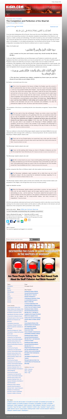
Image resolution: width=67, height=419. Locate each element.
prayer (52, 407)
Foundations (19, 18)
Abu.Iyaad (13, 22)
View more (31, 367)
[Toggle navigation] (8, 14)
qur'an (17, 408)
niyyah (48, 407)
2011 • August (28, 371)
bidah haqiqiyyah (18, 405)
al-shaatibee (38, 403)
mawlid (24, 407)
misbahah (29, 407)
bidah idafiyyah (37, 405)
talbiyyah (9, 410)
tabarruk (52, 408)
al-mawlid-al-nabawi (22, 403)
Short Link (35, 209)
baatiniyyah (10, 405)
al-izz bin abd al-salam (19, 401)
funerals (49, 405)
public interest (11, 408)
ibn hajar (19, 407)
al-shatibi (50, 403)
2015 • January (28, 369)
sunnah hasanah (44, 408)
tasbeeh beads (17, 410)
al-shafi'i (44, 403)
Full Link (29, 209)
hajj (15, 407)
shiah (37, 408)
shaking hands (31, 408)
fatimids (44, 405)
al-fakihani (10, 401)
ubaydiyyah (25, 410)
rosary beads (23, 408)
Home (14, 18)
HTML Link (23, 209)
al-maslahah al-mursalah (45, 401)
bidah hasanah (28, 405)
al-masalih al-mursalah (32, 401)
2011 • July (27, 372)
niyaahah (43, 407)
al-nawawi (31, 403)
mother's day (36, 407)
